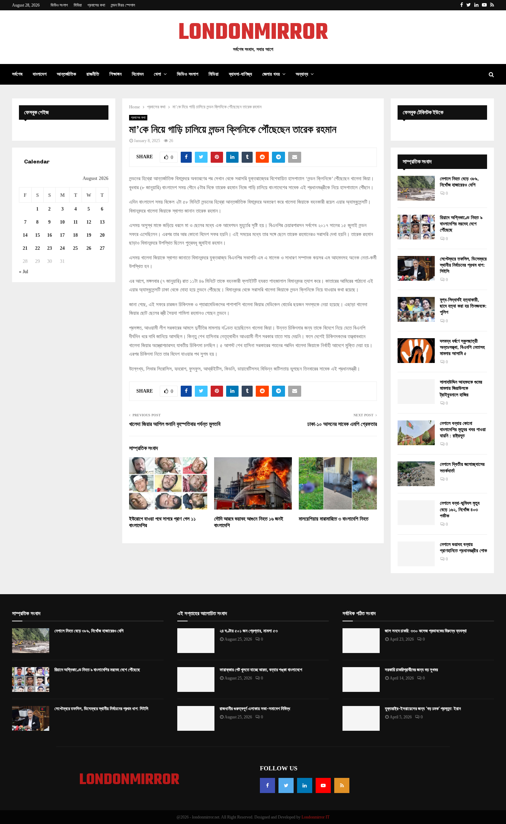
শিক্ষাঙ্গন (115, 74)
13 (102, 222)
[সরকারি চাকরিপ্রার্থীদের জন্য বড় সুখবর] (361, 679)
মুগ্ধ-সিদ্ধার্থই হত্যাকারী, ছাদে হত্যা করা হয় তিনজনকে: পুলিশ (463, 306)
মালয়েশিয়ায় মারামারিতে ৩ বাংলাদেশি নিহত (333, 519)
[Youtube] (323, 785)
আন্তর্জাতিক (66, 74)
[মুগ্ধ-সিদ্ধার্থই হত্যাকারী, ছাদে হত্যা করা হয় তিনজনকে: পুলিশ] (416, 309)
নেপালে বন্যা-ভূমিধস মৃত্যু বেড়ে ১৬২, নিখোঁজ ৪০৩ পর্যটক (459, 509)
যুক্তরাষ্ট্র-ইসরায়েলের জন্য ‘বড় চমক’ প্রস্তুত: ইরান (423, 708)
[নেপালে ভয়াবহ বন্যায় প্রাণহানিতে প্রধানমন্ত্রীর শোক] (416, 554)
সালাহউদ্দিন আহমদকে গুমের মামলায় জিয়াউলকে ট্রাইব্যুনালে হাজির (461, 388)
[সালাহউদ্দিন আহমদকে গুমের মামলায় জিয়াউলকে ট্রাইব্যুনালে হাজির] (416, 391)
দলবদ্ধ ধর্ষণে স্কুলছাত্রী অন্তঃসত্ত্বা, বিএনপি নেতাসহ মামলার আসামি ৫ (462, 347)
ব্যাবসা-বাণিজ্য (240, 74)
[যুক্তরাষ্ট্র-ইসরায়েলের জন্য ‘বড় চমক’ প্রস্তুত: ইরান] (361, 718)
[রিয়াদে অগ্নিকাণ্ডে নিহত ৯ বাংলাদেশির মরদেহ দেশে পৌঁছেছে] (416, 227)
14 (25, 235)
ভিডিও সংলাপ (59, 5)
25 (75, 248)
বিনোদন (138, 74)
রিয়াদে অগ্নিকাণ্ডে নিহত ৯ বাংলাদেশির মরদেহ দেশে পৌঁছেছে (461, 224)
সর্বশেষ (17, 74)
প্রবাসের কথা (96, 5)
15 (37, 235)
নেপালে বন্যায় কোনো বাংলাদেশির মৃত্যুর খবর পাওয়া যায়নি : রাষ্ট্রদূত (463, 429)
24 (62, 248)
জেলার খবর (271, 74)
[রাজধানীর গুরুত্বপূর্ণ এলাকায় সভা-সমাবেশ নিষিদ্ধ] (195, 718)
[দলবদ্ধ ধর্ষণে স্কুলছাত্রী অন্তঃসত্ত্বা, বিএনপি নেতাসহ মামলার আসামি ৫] (416, 350)
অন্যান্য (302, 74)
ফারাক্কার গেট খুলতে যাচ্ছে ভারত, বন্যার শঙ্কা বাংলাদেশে (261, 669)
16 (49, 235)
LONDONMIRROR (253, 33)
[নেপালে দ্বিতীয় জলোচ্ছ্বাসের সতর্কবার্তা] (416, 473)
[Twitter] (286, 785)
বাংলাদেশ (39, 74)
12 (88, 222)
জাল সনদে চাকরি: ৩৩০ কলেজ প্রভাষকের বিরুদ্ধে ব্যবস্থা (426, 630)
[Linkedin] (304, 785)
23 (49, 248)
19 (88, 235)
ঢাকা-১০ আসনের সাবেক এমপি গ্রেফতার (342, 424)
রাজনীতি (92, 74)
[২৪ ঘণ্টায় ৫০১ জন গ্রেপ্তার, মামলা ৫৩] (195, 640)
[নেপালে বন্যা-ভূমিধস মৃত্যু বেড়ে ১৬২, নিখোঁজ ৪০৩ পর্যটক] (416, 512)
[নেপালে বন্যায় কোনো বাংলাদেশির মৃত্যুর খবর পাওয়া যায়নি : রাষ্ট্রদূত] (416, 432)
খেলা (157, 74)
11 (75, 222)
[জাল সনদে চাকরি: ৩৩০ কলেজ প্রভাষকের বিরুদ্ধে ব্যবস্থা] (361, 640)
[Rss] (341, 785)
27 (102, 248)
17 (62, 235)
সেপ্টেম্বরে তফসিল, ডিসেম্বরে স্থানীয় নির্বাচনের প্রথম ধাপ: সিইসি (463, 265)
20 (102, 235)
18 (75, 235)
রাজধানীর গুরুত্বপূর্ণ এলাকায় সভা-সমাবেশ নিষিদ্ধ (255, 708)
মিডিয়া (78, 5)
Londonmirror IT (315, 817)
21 (25, 248)
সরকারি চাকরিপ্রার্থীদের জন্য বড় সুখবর (411, 669)
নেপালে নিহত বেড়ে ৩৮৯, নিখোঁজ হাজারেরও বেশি (89, 630)
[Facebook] (267, 785)
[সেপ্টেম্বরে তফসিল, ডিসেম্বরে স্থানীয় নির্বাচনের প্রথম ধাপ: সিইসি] (416, 268)
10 (62, 222)
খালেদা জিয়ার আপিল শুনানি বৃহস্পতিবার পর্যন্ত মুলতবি (174, 424)
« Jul (23, 271)
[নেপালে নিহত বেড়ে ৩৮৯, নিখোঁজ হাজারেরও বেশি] (416, 188)
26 (88, 248)
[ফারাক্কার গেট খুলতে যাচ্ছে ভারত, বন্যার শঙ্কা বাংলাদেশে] (195, 679)
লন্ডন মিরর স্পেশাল (123, 5)
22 (37, 248)
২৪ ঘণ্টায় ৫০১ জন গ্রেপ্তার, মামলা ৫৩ (249, 630)
